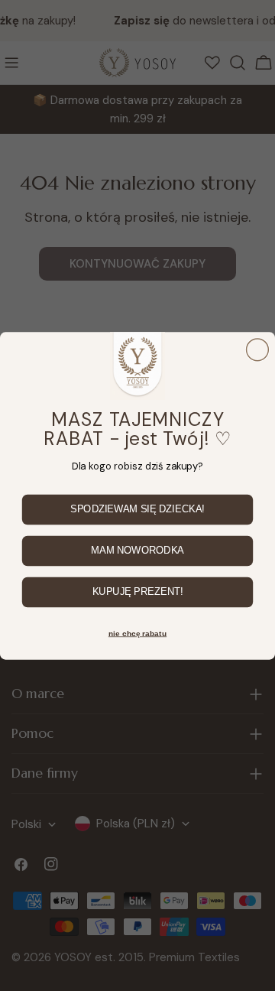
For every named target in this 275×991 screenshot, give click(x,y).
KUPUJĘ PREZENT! (137, 591)
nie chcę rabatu (137, 633)
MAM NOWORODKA (137, 550)
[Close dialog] (258, 350)
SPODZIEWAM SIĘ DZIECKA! (137, 509)
